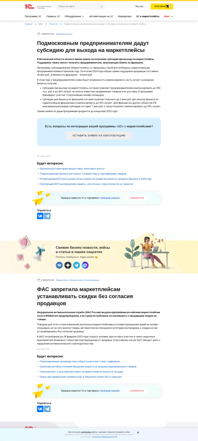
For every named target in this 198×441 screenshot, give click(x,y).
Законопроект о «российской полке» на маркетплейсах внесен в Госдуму (81, 371)
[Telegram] (47, 216)
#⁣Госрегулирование (91, 280)
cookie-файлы (86, 432)
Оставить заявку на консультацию (99, 135)
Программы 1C (33, 16)
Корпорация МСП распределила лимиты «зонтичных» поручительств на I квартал (86, 184)
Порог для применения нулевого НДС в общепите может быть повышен (81, 376)
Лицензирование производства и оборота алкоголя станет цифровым (80, 361)
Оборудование (73, 16)
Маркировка (124, 16)
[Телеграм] (76, 265)
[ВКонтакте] (40, 216)
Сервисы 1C (53, 16)
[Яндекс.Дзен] (67, 265)
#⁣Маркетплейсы (62, 280)
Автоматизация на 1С (101, 16)
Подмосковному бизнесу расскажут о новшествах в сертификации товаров (83, 173)
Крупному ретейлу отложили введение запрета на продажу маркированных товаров (88, 366)
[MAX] (85, 265)
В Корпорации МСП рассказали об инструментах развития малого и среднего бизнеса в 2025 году (96, 178)
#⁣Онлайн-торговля (76, 280)
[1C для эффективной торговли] (40, 6)
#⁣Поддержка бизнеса (64, 34)
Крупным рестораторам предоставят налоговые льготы (72, 168)
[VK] (59, 265)
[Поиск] (101, 6)
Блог (167, 16)
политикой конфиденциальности (104, 437)
